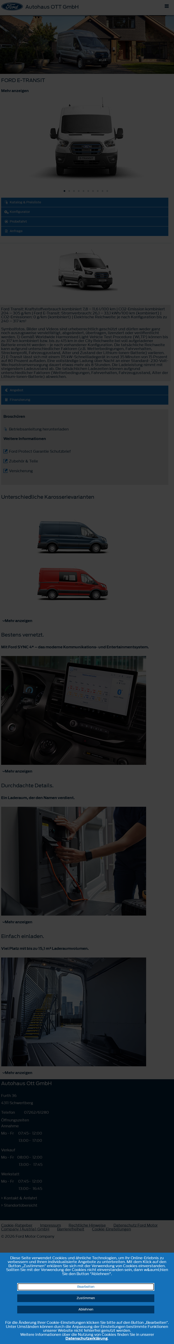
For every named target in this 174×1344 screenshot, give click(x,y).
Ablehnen (85, 1309)
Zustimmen (86, 1298)
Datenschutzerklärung (86, 1338)
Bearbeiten (85, 1286)
